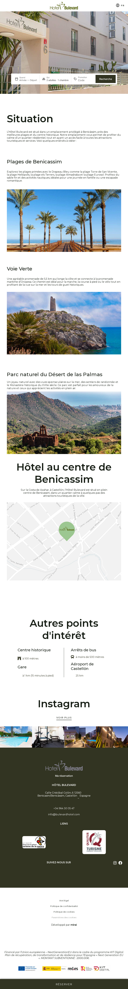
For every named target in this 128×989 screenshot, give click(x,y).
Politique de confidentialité (64, 906)
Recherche (105, 79)
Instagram (64, 704)
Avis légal (64, 900)
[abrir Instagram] (115, 863)
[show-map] (64, 541)
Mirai (74, 924)
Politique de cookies (64, 912)
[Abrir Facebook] (120, 863)
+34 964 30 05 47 (64, 808)
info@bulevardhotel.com (64, 814)
